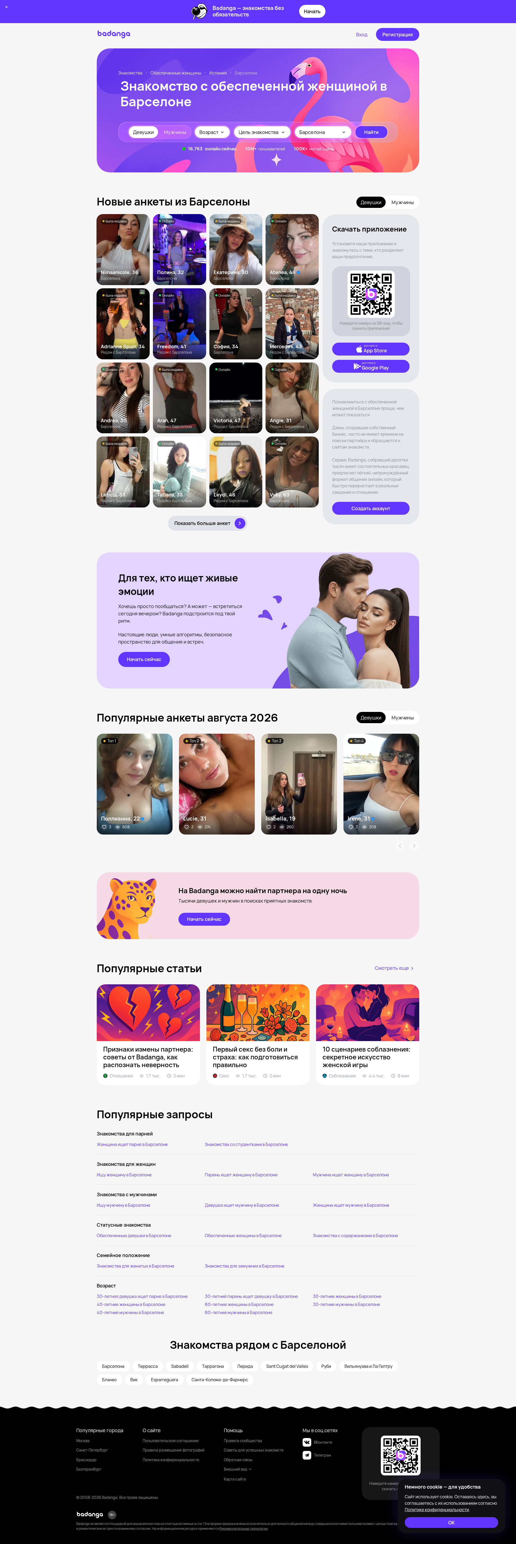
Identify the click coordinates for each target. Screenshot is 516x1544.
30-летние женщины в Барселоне (347, 1296)
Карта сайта (235, 1479)
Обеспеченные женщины (175, 73)
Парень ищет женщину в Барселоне (241, 1175)
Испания (218, 73)
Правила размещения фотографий (174, 1450)
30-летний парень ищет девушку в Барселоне (251, 1296)
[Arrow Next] (414, 846)
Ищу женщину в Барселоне (124, 1175)
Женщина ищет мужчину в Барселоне (351, 1205)
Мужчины (175, 132)
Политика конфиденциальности (171, 1459)
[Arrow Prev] (400, 846)
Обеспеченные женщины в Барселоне (243, 1235)
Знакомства (130, 73)
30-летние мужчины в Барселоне (346, 1304)
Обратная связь (238, 1459)
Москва (82, 1440)
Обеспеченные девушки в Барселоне (134, 1235)
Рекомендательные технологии (244, 1528)
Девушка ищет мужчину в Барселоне (242, 1205)
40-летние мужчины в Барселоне (130, 1312)
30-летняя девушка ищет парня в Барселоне (142, 1296)
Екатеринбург (88, 1469)
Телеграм (322, 1455)
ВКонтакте (323, 1442)
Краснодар (86, 1459)
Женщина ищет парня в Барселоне (132, 1144)
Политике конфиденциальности (437, 1510)
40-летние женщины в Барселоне (131, 1304)
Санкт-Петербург (92, 1450)
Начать (312, 11)
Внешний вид (235, 1469)
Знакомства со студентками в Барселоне (246, 1144)
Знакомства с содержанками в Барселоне (355, 1235)
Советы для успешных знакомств (253, 1450)
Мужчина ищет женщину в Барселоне (351, 1175)
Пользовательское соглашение (171, 1440)
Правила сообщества (243, 1440)
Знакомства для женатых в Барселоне (135, 1266)
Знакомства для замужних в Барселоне (244, 1266)
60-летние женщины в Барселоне (239, 1304)
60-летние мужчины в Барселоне (238, 1312)
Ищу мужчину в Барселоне (123, 1205)
